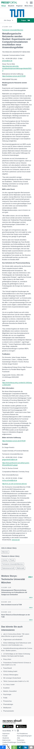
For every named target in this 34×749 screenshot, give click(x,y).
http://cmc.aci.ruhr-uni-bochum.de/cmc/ (14, 484)
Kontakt (4, 736)
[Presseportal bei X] (14, 731)
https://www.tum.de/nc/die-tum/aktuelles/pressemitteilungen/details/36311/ (17, 68)
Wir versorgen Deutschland (12, 678)
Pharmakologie (8, 704)
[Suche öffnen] (27, 2)
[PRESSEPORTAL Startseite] (9, 2)
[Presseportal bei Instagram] (17, 730)
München (5, 552)
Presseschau (7, 701)
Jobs (18, 738)
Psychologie (7, 694)
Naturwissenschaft (8, 568)
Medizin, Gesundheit (10, 691)
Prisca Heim (7, 659)
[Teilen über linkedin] (25, 747)
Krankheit (6, 688)
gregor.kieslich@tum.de (9, 459)
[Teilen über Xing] (20, 747)
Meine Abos (29, 6)
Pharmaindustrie (8, 711)
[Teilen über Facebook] (3, 747)
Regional (19, 6)
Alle (30, 577)
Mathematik (20, 568)
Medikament (7, 707)
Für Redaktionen (22, 733)
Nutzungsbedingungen (24, 736)
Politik (5, 698)
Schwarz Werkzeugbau (10, 674)
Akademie (5, 738)
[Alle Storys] (17, 16)
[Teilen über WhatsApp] (14, 747)
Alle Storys (7, 20)
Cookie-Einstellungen (9, 742)
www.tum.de (16, 540)
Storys (3, 6)
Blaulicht (11, 6)
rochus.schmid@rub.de (9, 480)
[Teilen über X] (8, 747)
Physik (12, 560)
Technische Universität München (12, 30)
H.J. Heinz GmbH (9, 684)
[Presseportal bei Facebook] (12, 731)
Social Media (21, 742)
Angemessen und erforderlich (12, 639)
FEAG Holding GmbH (10, 671)
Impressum (6, 733)
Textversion (20, 740)
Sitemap (5, 744)
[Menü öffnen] (31, 2)
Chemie (4, 560)
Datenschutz (6, 740)
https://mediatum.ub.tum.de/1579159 (13, 76)
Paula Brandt (7, 668)
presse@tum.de (7, 61)
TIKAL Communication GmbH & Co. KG (16, 681)
